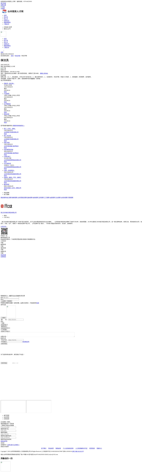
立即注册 (10, 445)
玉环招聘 (41, 197)
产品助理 (6, 93)
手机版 (3, 8)
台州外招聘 (64, 197)
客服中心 (99, 448)
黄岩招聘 (3, 197)
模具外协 (6, 114)
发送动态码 (4, 441)
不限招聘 (70, 197)
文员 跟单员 (7, 163)
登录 (37, 303)
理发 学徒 (7, 142)
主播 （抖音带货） (9, 170)
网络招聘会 (7, 22)
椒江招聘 (9, 197)
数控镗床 (6, 184)
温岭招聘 (29, 197)
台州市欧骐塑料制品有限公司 (12, 160)
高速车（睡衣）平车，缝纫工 (12, 177)
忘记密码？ (16, 445)
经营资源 (92, 448)
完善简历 (3, 256)
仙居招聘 (52, 197)
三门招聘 (46, 197)
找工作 (6, 17)
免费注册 (3, 5)
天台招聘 (58, 197)
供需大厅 (6, 20)
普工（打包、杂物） (10, 128)
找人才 (6, 18)
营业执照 (51, 448)
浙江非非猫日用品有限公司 (9, 212)
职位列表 (17, 55)
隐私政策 (58, 448)
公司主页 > (4, 226)
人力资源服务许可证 (81, 448)
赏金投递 (3, 255)
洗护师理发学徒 (8, 149)
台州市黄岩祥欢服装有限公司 (12, 174)
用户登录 (3, 3)
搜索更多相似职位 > (19, 125)
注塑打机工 (7, 156)
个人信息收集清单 (68, 448)
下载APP (6, 24)
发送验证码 (26, 341)
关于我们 (43, 448)
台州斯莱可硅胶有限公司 (11, 132)
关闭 (2, 52)
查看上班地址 (44, 73)
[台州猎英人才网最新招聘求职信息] (13, 12)
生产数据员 (7, 104)
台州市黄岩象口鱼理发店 (11, 146)
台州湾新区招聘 (22, 197)
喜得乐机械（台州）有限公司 (12, 188)
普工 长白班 (7, 135)
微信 (3, 6)
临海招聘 (35, 197)
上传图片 (3, 317)
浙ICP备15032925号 (77, 451)
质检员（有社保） (9, 83)
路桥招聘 (14, 197)
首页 (5, 15)
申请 (5, 92)
